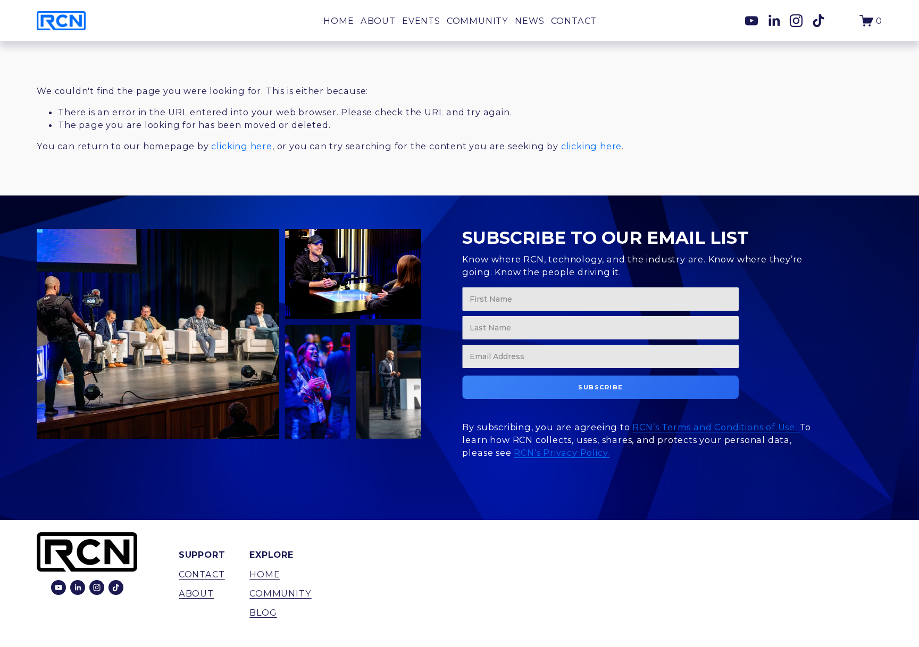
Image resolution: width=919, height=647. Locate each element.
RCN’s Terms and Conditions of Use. (715, 427)
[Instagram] (796, 21)
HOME (338, 20)
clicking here (241, 146)
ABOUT (378, 20)
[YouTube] (751, 21)
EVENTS (421, 20)
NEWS (529, 20)
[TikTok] (818, 21)
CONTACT (574, 20)
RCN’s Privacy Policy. (561, 452)
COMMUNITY (477, 20)
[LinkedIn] (774, 21)
